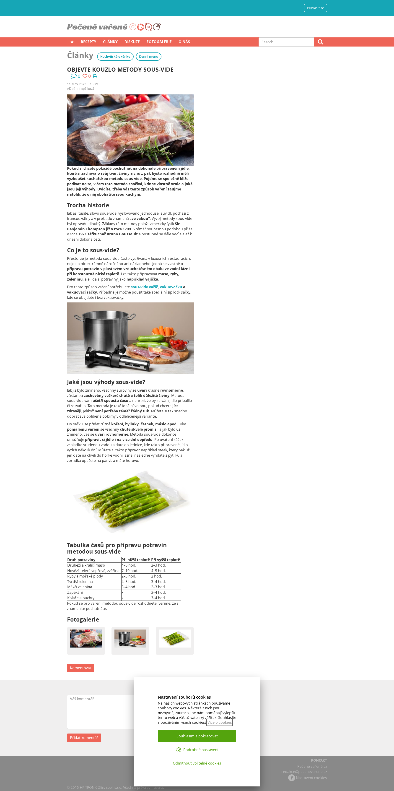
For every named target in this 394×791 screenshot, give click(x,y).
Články (110, 41)
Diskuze (132, 41)
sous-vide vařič (144, 286)
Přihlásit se (315, 8)
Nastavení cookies (311, 777)
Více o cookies (219, 722)
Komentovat (80, 667)
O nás (184, 41)
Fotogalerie (159, 41)
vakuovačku (171, 286)
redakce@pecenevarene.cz (304, 771)
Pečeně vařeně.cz (312, 766)
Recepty (88, 41)
